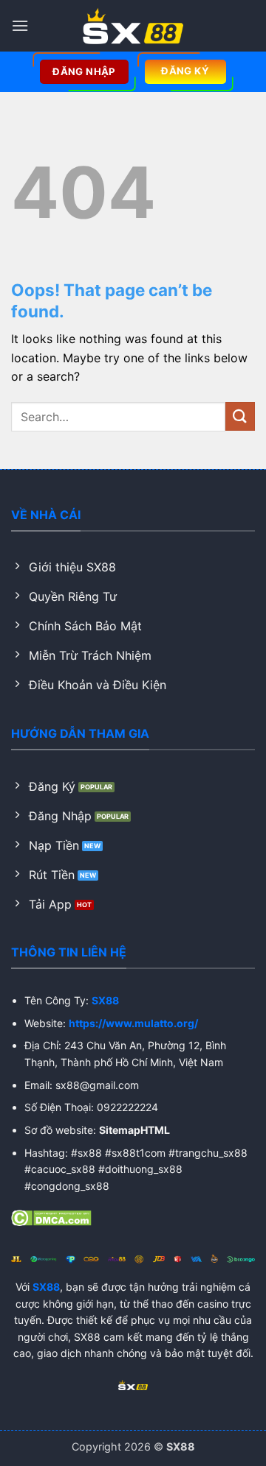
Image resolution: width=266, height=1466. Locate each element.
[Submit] (240, 416)
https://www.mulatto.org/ (133, 1023)
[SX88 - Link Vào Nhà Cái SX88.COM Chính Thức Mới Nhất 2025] (133, 26)
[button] (20, 25)
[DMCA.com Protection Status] (51, 1216)
